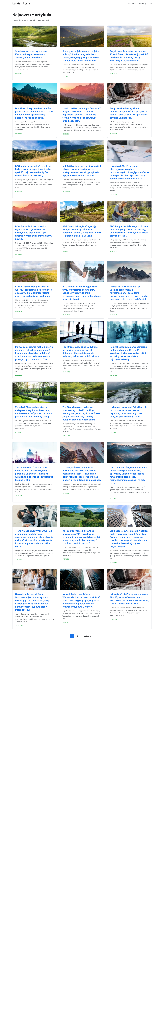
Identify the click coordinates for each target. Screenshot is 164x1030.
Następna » (87, 636)
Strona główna (145, 3)
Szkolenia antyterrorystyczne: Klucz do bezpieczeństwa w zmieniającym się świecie (31, 54)
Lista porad (132, 3)
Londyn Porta (21, 3)
